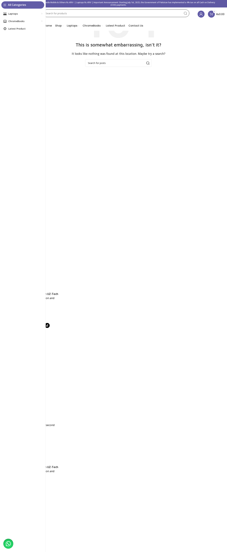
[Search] (185, 13)
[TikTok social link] (47, 325)
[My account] (201, 14)
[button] (8, 544)
